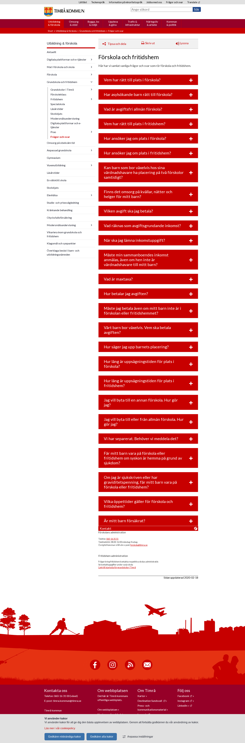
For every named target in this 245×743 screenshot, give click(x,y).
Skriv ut (150, 43)
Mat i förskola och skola (60, 66)
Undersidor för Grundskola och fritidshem (91, 82)
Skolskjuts (56, 113)
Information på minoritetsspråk (125, 2)
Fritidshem (56, 99)
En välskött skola (56, 180)
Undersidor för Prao (91, 132)
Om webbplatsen (107, 709)
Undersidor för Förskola (91, 74)
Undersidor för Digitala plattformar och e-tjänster (91, 59)
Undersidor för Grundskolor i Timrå (91, 89)
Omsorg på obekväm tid (61, 142)
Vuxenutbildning (56, 165)
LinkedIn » (185, 705)
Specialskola (57, 104)
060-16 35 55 (112, 539)
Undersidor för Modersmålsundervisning (91, 225)
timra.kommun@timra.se (67, 700)
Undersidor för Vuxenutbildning (91, 165)
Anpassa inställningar (140, 736)
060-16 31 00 (62, 695)
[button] (148, 79)
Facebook (185, 695)
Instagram (185, 700)
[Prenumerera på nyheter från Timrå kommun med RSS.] (129, 669)
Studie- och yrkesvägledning (63, 202)
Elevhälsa (52, 195)
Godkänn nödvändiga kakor (64, 736)
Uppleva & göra (113, 23)
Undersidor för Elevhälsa (91, 195)
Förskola (52, 74)
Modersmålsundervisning (65, 118)
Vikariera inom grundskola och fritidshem (64, 234)
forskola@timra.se (139, 545)
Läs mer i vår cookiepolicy (59, 728)
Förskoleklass (58, 94)
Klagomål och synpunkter (61, 243)
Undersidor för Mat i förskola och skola (91, 67)
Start (50, 31)
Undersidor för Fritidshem (91, 99)
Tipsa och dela (117, 44)
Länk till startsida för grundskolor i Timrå (117, 567)
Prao (53, 132)
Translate (193, 2)
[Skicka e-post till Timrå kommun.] (147, 669)
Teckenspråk (98, 2)
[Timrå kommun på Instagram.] (112, 669)
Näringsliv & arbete (152, 23)
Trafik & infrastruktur (132, 23)
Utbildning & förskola (54, 23)
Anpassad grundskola (59, 150)
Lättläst (83, 2)
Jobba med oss (154, 2)
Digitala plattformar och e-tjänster (66, 59)
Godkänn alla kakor (101, 736)
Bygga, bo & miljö (93, 23)
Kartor (142, 695)
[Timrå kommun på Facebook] (95, 669)
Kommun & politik (171, 23)
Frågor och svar (174, 2)
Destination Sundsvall (152, 700)
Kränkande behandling (59, 210)
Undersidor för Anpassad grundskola (91, 150)
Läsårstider (56, 108)
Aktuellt (51, 52)
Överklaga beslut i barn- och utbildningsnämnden (63, 252)
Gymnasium (53, 157)
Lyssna (183, 43)
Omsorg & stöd (73, 23)
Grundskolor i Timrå (62, 89)
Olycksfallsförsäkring (59, 217)
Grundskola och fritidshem (92, 31)
